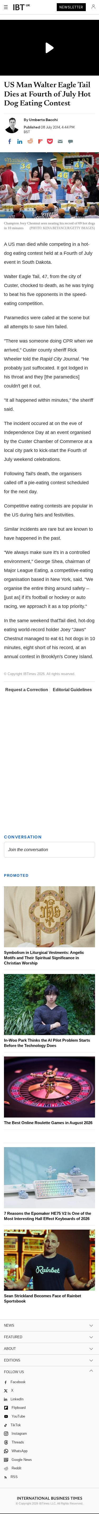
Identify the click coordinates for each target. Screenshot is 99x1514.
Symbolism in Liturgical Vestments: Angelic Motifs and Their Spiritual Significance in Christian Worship (44, 957)
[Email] (60, 141)
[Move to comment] (70, 141)
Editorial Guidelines (72, 689)
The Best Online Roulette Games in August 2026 (48, 1122)
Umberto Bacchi (43, 119)
